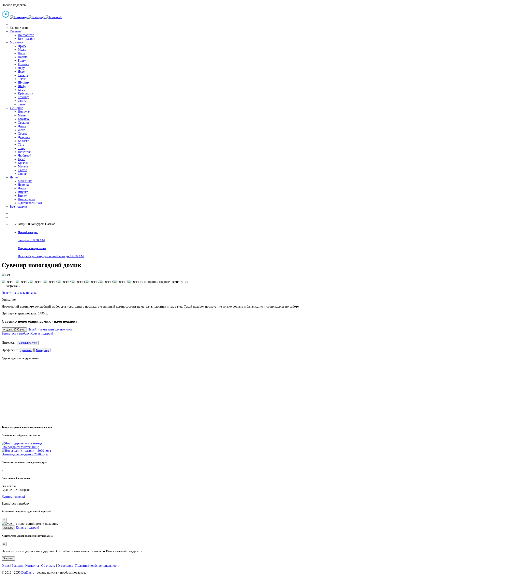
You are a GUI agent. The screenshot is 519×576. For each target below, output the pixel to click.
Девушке (24, 137)
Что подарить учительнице (20, 447)
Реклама (17, 565)
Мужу (22, 49)
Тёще (21, 148)
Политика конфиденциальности (97, 565)
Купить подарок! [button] (13, 496)
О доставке (65, 565)
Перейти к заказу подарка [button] (19, 292)
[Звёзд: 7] (93, 282)
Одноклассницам (30, 203)
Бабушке (24, 119)
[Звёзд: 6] (79, 282)
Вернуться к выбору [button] (16, 503)
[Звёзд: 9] (121, 282)
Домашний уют (28, 342)
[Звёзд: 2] (23, 282)
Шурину (24, 82)
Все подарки (26, 38)
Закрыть (8, 527)
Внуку (22, 195)
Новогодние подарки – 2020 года (25, 454)
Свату (22, 100)
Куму (21, 89)
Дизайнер (26, 350)
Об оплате (48, 565)
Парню (23, 57)
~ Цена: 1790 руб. (14, 329)
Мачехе (23, 166)
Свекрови (24, 122)
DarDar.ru (27, 572)
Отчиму (23, 97)
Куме (21, 159)
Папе (21, 53)
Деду (21, 68)
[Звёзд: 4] (51, 282)
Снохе (22, 173)
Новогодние (26, 199)
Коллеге (23, 64)
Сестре (22, 133)
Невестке (24, 151)
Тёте (21, 144)
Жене (21, 130)
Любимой (24, 155)
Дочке (22, 126)
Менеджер (42, 350)
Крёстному (25, 93)
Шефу (22, 86)
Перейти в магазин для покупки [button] (50, 329)
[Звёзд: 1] (9, 282)
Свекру (23, 75)
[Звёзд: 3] (37, 282)
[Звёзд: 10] (135, 282)
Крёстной (24, 162)
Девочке (23, 184)
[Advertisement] (123, 393)
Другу (22, 46)
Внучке (23, 192)
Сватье (22, 170)
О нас (6, 565)
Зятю (21, 104)
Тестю (22, 78)
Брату (22, 60)
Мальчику (25, 181)
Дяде (21, 71)
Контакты (32, 565)
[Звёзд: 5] (65, 282)
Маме (22, 115)
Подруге (24, 111)
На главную (26, 35)
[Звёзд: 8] (107, 282)
